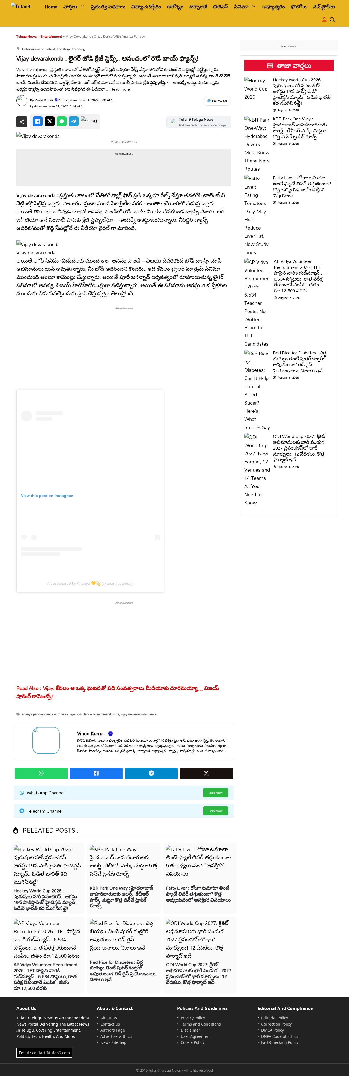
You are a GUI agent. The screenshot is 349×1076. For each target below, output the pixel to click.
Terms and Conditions (201, 1024)
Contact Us (110, 1024)
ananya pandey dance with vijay (45, 714)
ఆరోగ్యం (175, 6)
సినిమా (241, 6)
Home (51, 6)
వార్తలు (70, 6)
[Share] (21, 121)
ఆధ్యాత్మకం (273, 6)
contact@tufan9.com (51, 1052)
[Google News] (89, 121)
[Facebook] (38, 121)
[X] (50, 121)
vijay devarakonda (106, 714)
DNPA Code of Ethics (279, 1036)
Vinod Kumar (44, 100)
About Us (108, 1017)
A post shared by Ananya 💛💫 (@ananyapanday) (90, 583)
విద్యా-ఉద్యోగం (146, 6)
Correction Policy (276, 1024)
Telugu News (26, 36)
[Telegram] (74, 121)
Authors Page (112, 1030)
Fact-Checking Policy (279, 1042)
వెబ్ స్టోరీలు (324, 6)
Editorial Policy (274, 1017)
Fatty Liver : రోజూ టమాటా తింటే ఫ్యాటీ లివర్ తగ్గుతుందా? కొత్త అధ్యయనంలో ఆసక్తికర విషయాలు (198, 893)
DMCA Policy (272, 1030)
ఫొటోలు (299, 6)
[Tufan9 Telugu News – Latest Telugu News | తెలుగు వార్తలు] (24, 6)
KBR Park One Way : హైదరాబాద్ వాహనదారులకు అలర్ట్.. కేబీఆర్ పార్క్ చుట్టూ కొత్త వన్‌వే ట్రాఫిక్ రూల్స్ (121, 896)
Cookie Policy (192, 1042)
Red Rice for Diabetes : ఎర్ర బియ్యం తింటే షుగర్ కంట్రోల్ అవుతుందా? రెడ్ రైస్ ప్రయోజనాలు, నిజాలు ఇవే (123, 970)
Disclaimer (190, 1030)
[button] (332, 20)
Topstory (63, 48)
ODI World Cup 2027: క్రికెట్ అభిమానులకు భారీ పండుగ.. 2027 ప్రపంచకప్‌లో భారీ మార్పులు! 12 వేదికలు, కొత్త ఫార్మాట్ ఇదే (198, 973)
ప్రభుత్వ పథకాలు (108, 6)
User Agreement (196, 1036)
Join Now (216, 792)
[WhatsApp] (62, 121)
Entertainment (51, 36)
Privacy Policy (193, 1017)
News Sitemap (113, 1042)
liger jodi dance (81, 714)
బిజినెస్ (220, 6)
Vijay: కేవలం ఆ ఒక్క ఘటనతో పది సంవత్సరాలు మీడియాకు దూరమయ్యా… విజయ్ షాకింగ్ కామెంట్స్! (117, 692)
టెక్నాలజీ (198, 6)
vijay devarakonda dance (138, 714)
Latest (50, 48)
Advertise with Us (116, 1036)
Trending (78, 48)
